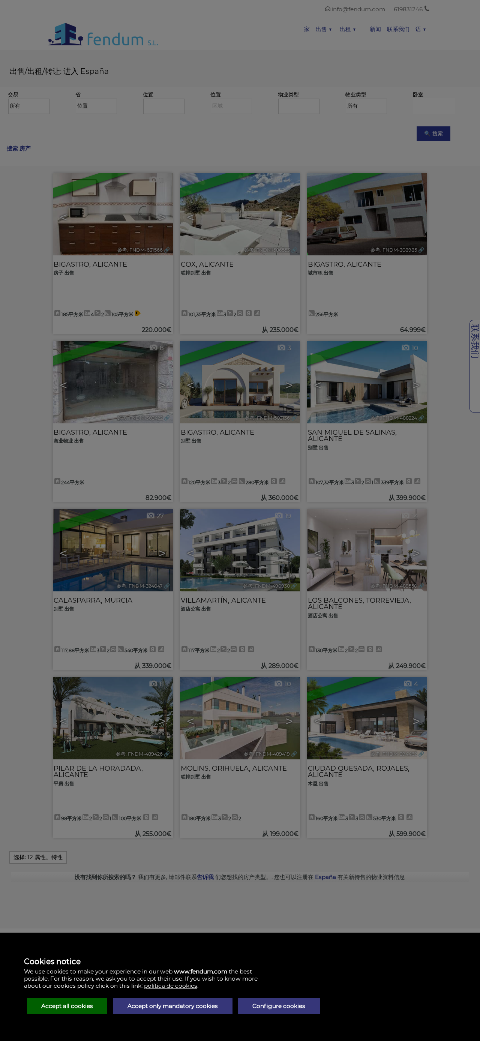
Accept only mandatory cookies (173, 1006)
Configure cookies (278, 1006)
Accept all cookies (67, 1006)
